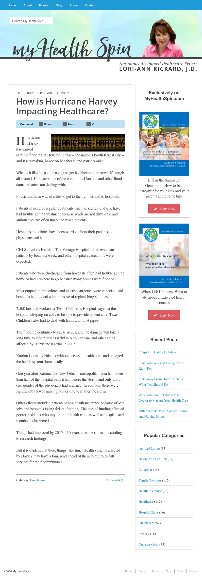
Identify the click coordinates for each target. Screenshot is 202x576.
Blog (59, 5)
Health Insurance (150, 490)
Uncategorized (149, 544)
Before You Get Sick (153, 458)
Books (43, 5)
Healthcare (37, 480)
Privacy (144, 533)
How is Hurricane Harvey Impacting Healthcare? (66, 106)
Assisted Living (149, 448)
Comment (26, 124)
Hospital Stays (148, 512)
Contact (90, 5)
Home (12, 5)
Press (73, 5)
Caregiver (145, 469)
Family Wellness (150, 480)
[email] (118, 124)
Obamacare (146, 522)
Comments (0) (115, 480)
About (27, 5)
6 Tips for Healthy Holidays (157, 352)
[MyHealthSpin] (100, 38)
